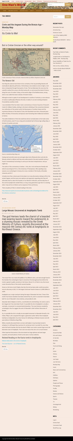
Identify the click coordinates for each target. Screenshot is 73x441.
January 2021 (56, 126)
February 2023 (57, 99)
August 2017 (56, 205)
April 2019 (55, 163)
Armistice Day (56, 30)
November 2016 (57, 227)
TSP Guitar (39, 1)
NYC (54, 372)
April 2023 (55, 96)
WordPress (28, 438)
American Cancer (57, 32)
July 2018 (55, 187)
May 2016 (55, 240)
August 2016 (56, 232)
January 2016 (56, 251)
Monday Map (5, 22)
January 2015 (56, 274)
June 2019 (55, 160)
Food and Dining (57, 346)
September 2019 (57, 152)
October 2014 (56, 282)
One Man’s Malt (28, 1)
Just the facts (57, 362)
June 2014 (55, 290)
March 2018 (56, 192)
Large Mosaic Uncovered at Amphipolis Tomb (22, 210)
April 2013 (55, 320)
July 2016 (55, 235)
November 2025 (57, 83)
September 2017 (57, 203)
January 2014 (56, 304)
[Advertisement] (28, 38)
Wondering (56, 409)
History (14, 208)
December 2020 (57, 128)
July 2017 (55, 208)
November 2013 (57, 309)
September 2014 (57, 285)
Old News (55, 378)
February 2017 (57, 221)
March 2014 (56, 298)
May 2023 (55, 94)
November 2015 (57, 256)
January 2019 (56, 171)
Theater (55, 399)
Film (54, 343)
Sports (55, 396)
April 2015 (55, 266)
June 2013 (55, 314)
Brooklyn (55, 340)
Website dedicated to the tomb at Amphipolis (14, 341)
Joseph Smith (56, 56)
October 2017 (56, 200)
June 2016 (55, 237)
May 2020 (55, 136)
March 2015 (56, 269)
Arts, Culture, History (63, 66)
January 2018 (56, 197)
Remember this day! (58, 27)
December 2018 (57, 173)
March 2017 (56, 219)
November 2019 (57, 147)
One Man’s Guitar (19, 1)
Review (55, 391)
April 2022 (55, 107)
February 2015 (57, 272)
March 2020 (56, 142)
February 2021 (57, 123)
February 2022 (57, 110)
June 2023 (55, 91)
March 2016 (56, 245)
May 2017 (55, 213)
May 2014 (55, 293)
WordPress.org (57, 428)
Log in (54, 420)
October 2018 (56, 179)
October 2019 (56, 150)
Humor (55, 356)
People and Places (58, 383)
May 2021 (55, 115)
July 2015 (55, 258)
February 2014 (57, 301)
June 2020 (55, 134)
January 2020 (56, 144)
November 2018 (57, 176)
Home (13, 1)
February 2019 (57, 168)
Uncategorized (57, 404)
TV (53, 402)
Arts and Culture (6, 208)
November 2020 (57, 131)
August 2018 (56, 184)
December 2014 (57, 277)
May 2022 (55, 104)
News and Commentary (59, 370)
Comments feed (57, 425)
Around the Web (57, 332)
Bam (34, 438)
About (34, 1)
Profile (55, 388)
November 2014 (57, 280)
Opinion (55, 380)
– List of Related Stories (14, 343)
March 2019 (56, 166)
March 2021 (56, 120)
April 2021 (55, 118)
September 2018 (57, 181)
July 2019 (55, 158)
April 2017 (55, 216)
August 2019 (56, 155)
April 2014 (55, 296)
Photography (56, 386)
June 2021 (55, 112)
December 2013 (57, 306)
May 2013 (55, 317)
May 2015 (55, 264)
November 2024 (57, 86)
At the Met (56, 338)
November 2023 (57, 89)
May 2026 (55, 81)
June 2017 (55, 211)
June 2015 (55, 261)
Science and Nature (58, 394)
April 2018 (55, 189)
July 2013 (55, 312)
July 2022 (55, 102)
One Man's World (13, 5)
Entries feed (56, 422)
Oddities (55, 375)
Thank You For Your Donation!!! (50, 1)
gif (54, 348)
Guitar (54, 351)
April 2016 (55, 243)
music (54, 367)
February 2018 (57, 195)
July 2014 (55, 288)
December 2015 (57, 253)
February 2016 (57, 248)
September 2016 (57, 229)
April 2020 (55, 139)
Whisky (55, 407)
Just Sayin (55, 359)
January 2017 (56, 224)
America (55, 330)
